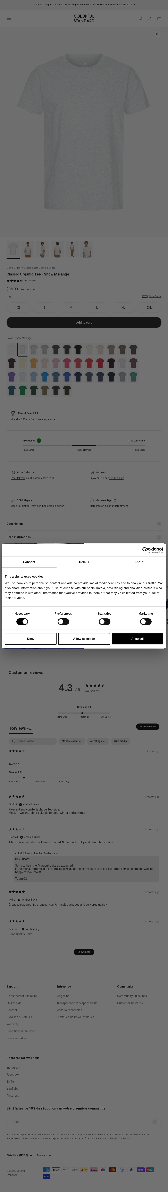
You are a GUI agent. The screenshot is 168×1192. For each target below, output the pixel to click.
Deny (30, 638)
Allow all (137, 638)
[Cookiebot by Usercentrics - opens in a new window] (145, 550)
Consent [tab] (29, 562)
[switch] (63, 621)
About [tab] (138, 562)
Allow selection (84, 638)
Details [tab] (84, 562)
